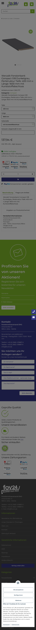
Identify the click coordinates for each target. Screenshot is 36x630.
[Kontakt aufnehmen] (33, 317)
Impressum (6, 624)
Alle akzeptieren (18, 590)
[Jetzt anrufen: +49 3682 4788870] (33, 311)
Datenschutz (15, 624)
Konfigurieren (18, 595)
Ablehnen (18, 600)
